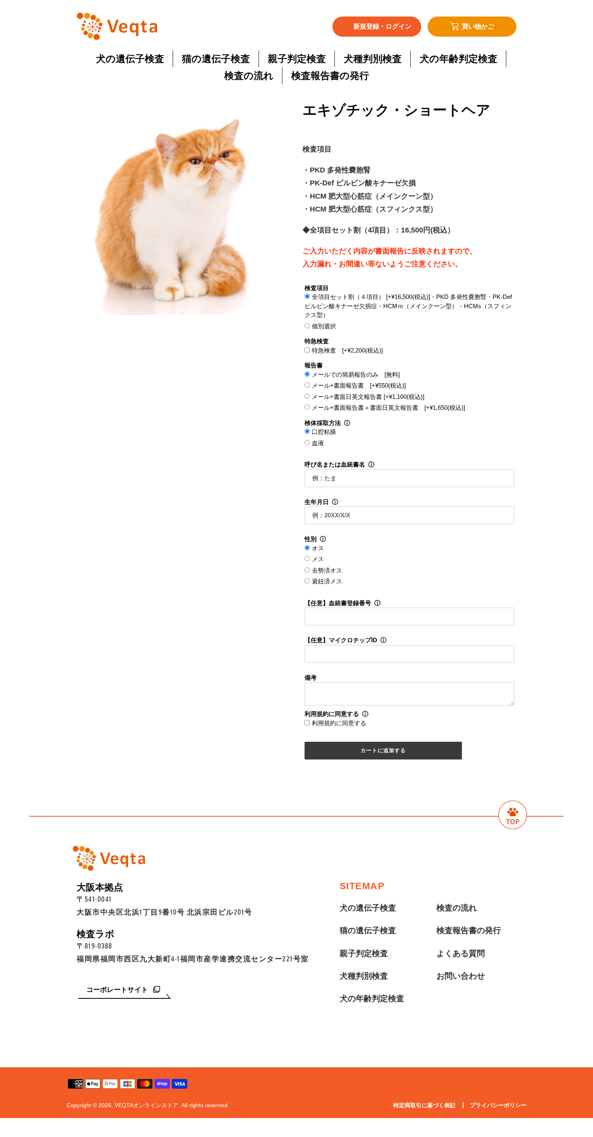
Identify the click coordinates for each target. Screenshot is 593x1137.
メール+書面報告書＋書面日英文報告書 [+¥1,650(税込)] (388, 407)
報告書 (314, 365)
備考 (311, 677)
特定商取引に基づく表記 (424, 1105)
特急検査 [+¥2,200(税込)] (347, 350)
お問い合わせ (460, 975)
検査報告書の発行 (468, 930)
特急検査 (317, 341)
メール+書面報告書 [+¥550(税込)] (359, 385)
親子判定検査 (364, 953)
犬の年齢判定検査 (372, 998)
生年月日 (317, 501)
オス (318, 548)
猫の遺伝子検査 (368, 930)
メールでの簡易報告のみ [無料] (356, 374)
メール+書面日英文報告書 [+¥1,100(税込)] (368, 396)
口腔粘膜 (324, 431)
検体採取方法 (323, 422)
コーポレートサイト (118, 989)
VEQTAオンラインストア (146, 1105)
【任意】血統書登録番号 (338, 603)
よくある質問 (460, 953)
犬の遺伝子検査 (368, 907)
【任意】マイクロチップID (341, 640)
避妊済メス (327, 581)
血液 (318, 443)
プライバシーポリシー (498, 1105)
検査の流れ (456, 907)
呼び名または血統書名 (335, 464)
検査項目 (317, 287)
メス (318, 559)
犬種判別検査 (364, 975)
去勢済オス (327, 570)
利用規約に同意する (332, 713)
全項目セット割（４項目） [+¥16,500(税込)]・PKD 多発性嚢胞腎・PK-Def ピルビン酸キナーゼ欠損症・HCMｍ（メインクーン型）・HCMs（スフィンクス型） (408, 305)
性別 (311, 538)
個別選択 (324, 326)
